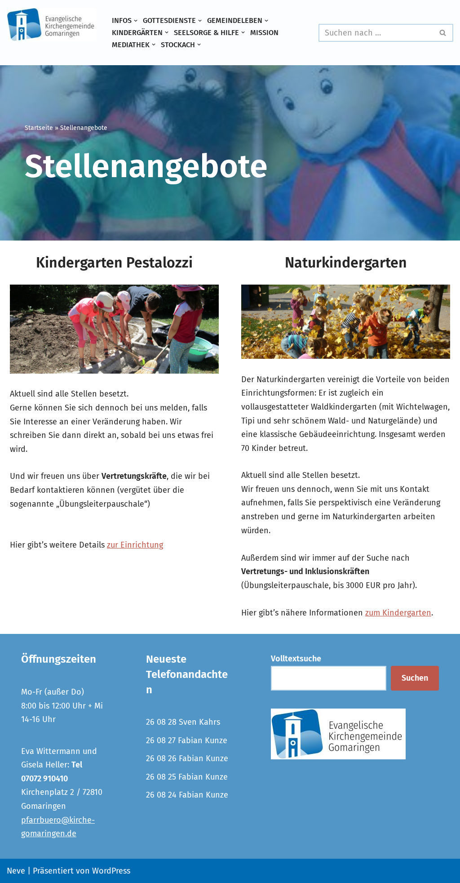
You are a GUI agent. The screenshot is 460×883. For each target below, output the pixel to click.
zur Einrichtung (135, 545)
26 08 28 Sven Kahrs (183, 722)
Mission (264, 32)
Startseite (39, 128)
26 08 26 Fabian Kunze (187, 758)
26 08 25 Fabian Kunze (187, 777)
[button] (135, 20)
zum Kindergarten (398, 613)
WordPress (111, 871)
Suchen (415, 678)
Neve (16, 871)
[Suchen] (443, 33)
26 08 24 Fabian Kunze (187, 795)
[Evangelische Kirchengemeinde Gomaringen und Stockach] (52, 24)
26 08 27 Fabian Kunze (186, 740)
